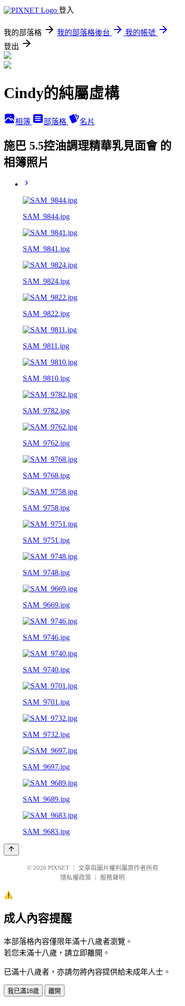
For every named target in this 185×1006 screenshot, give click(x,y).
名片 (87, 122)
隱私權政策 (75, 877)
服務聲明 (112, 877)
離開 (54, 991)
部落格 (56, 122)
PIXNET (58, 867)
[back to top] (11, 850)
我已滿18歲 (23, 991)
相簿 (23, 122)
